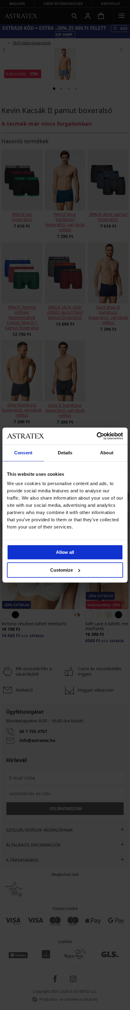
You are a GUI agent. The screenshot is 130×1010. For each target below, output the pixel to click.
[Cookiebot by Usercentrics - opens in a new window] (96, 436)
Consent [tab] (23, 452)
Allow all (65, 552)
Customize (61, 570)
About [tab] (106, 452)
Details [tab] (65, 452)
